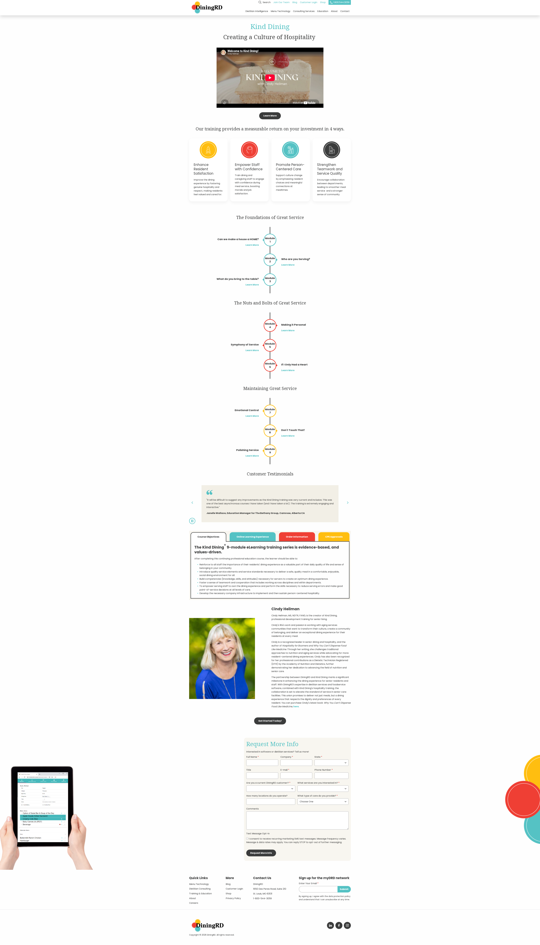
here (296, 706)
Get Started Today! (270, 720)
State (317, 757)
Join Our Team (281, 2)
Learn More (270, 115)
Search (266, 2)
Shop (323, 2)
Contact (345, 11)
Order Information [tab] (297, 536)
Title (248, 770)
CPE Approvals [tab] (334, 536)
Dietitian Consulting (200, 888)
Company (285, 757)
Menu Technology (280, 11)
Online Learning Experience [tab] (253, 536)
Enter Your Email (308, 883)
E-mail (284, 770)
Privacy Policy (233, 898)
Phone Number (322, 770)
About (334, 11)
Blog (294, 2)
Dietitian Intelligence (256, 11)
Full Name (251, 757)
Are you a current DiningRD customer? (267, 783)
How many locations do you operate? (266, 796)
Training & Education (200, 893)
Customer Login (308, 2)
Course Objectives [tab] (208, 536)
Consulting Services (304, 11)
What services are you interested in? (317, 783)
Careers (193, 903)
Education (322, 11)
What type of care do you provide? (317, 796)
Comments (252, 809)
